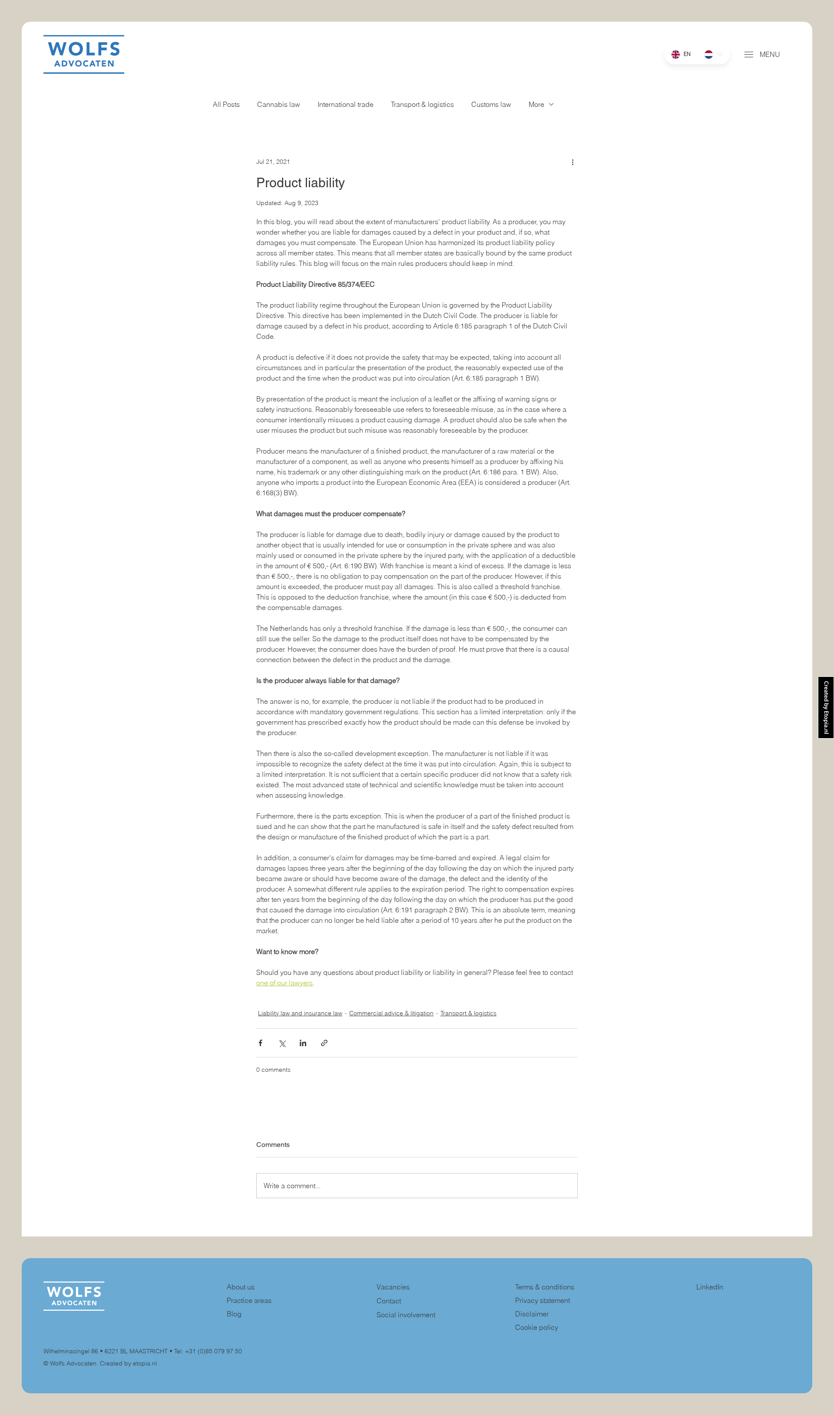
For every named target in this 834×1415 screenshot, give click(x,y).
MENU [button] (770, 54)
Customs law (491, 104)
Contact (389, 1300)
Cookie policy (536, 1327)
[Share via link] (324, 1043)
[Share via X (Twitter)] (282, 1043)
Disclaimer (532, 1313)
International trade (346, 104)
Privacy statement (542, 1300)
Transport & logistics (422, 104)
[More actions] (572, 161)
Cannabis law (278, 104)
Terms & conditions (545, 1286)
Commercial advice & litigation (391, 1013)
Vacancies (393, 1286)
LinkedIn (709, 1286)
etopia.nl (145, 1363)
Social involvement (406, 1314)
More (536, 104)
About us (241, 1286)
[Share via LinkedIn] (303, 1043)
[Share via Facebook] (260, 1043)
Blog (234, 1313)
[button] (749, 54)
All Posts (226, 104)
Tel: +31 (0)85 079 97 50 (208, 1351)
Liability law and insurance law (300, 1013)
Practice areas (249, 1300)
